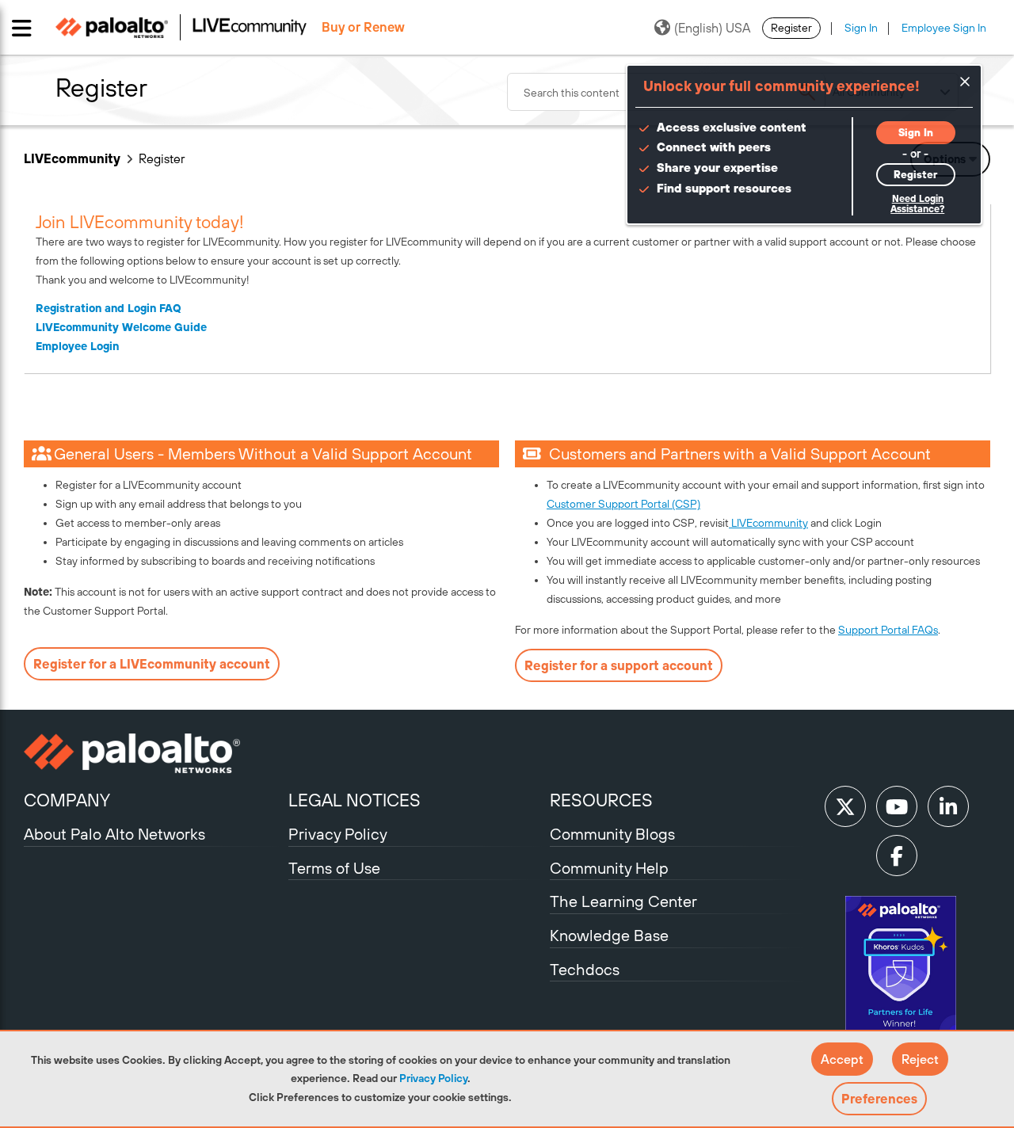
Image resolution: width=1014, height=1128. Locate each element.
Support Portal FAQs (888, 629)
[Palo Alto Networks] (154, 753)
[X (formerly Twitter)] (845, 806)
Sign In (861, 27)
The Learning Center (623, 901)
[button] (842, 1059)
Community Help (609, 868)
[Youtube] (896, 806)
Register (791, 27)
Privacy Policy (433, 1078)
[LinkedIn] (948, 806)
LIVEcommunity (72, 158)
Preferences (879, 1099)
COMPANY (67, 800)
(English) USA (712, 28)
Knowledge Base (609, 935)
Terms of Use (334, 868)
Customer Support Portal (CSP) (623, 503)
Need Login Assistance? (917, 204)
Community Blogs (612, 834)
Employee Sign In (944, 27)
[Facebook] (896, 855)
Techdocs (584, 969)
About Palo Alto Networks (114, 834)
